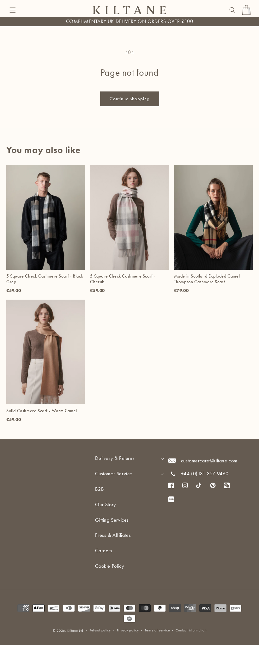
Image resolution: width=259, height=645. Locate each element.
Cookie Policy (109, 566)
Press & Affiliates (113, 535)
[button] (13, 10)
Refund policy (100, 630)
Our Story (105, 504)
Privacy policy (128, 630)
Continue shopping (130, 99)
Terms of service (157, 630)
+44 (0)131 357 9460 (205, 474)
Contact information (191, 630)
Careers (103, 551)
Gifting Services (112, 520)
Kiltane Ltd (75, 631)
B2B (99, 489)
